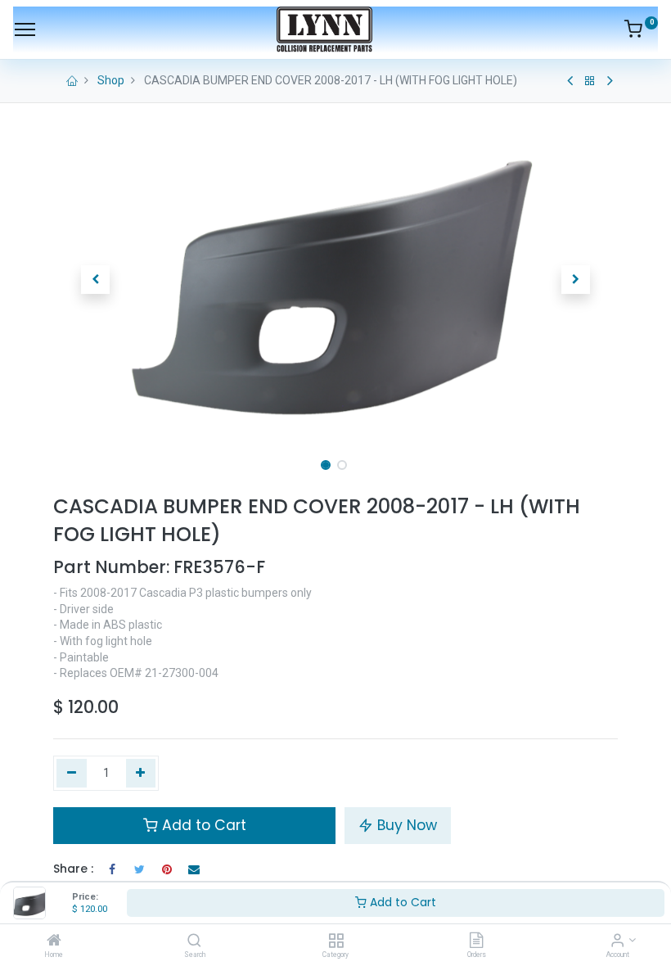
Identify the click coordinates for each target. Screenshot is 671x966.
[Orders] (476, 941)
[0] (641, 32)
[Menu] (25, 29)
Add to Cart (401, 902)
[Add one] (141, 773)
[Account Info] (617, 941)
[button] (95, 280)
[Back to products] (590, 81)
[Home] (54, 941)
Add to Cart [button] (202, 825)
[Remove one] (71, 773)
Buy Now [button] (405, 825)
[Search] (194, 941)
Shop (110, 80)
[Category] (336, 941)
